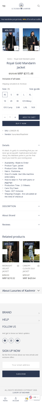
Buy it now (21, 123)
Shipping (5, 84)
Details (5, 145)
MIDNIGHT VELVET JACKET (7, 268)
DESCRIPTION (9, 206)
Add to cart (29, 117)
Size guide (34, 89)
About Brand (8, 215)
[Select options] (18, 265)
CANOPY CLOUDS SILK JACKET (29, 268)
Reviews (6, 224)
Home (9, 59)
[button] (38, 6)
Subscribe (21, 374)
